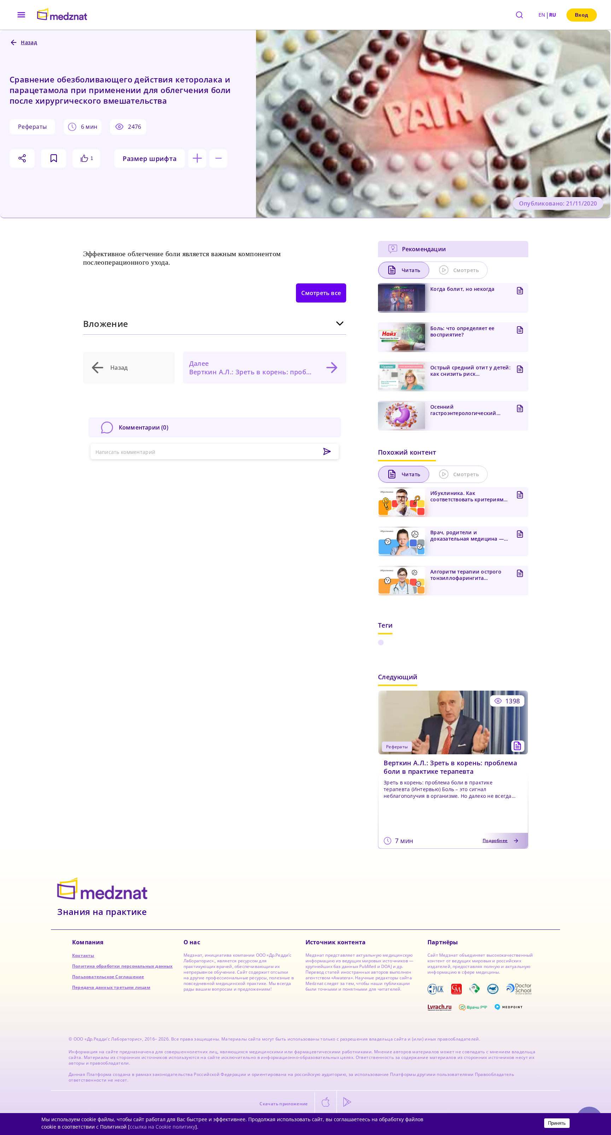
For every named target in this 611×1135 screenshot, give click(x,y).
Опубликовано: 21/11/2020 (558, 203)
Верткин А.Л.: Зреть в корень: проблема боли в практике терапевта (450, 767)
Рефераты (32, 127)
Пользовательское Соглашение (108, 977)
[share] (22, 158)
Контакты (83, 955)
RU (553, 14)
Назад (119, 367)
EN (542, 14)
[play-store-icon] (347, 1102)
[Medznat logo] (62, 15)
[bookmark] (53, 158)
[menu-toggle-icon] (21, 15)
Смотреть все (321, 293)
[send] (327, 451)
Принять (557, 1123)
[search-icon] (519, 14)
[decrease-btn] (218, 158)
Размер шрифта (149, 158)
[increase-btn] (197, 158)
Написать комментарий (125, 452)
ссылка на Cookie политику (162, 1126)
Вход (581, 15)
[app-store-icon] (325, 1102)
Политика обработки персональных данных (122, 966)
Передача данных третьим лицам (111, 987)
